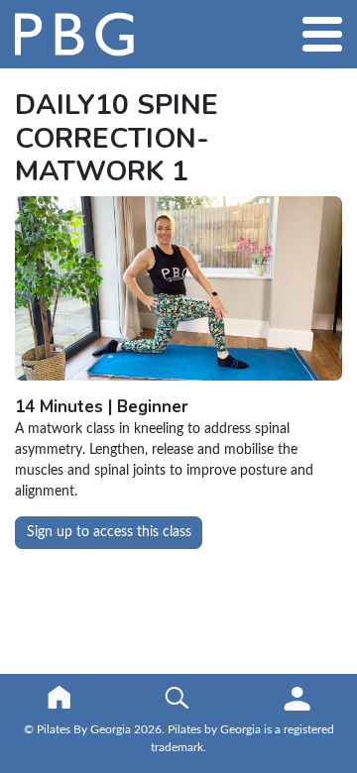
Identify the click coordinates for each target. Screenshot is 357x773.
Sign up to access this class (109, 532)
